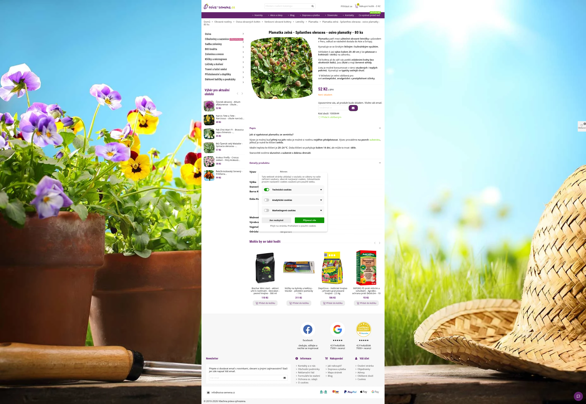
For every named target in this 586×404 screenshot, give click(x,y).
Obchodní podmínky (309, 369)
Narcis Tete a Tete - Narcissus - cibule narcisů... (230, 117)
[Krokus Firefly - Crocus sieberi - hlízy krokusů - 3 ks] (209, 161)
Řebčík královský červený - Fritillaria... (229, 172)
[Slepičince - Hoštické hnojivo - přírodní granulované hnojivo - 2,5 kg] (332, 268)
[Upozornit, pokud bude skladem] (353, 108)
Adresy (361, 372)
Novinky (259, 15)
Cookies (362, 379)
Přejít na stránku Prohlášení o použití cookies (293, 225)
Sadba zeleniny (213, 44)
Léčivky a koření (214, 64)
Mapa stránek (335, 372)
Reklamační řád (306, 372)
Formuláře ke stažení (309, 375)
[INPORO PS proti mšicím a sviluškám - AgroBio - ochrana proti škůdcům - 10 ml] (366, 268)
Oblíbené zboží (365, 375)
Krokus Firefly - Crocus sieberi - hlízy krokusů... (228, 158)
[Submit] (285, 377)
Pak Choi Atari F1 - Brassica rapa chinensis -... (230, 131)
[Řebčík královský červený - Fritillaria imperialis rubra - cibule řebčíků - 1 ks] (209, 175)
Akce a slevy (276, 15)
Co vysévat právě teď (369, 14)
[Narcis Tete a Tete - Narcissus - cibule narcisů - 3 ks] (209, 120)
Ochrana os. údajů (307, 379)
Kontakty (349, 15)
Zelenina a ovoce (214, 54)
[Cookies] (356, 379)
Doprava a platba (311, 15)
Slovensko (332, 15)
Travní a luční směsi (216, 69)
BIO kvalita (211, 49)
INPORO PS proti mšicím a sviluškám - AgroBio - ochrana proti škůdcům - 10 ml (366, 292)
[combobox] (287, 6)
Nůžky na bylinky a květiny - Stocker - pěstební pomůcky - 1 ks (299, 291)
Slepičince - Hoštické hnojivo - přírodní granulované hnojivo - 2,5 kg (332, 291)
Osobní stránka (366, 365)
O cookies (303, 382)
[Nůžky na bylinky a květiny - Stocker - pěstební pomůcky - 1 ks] (299, 268)
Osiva (208, 34)
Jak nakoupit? (335, 365)
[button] (237, 93)
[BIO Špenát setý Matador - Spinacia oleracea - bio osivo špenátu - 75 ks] (209, 147)
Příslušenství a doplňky (218, 74)
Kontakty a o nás (306, 365)
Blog (292, 15)
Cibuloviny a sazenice (224, 39)
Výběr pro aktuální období (217, 92)
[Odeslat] (312, 6)
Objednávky (364, 369)
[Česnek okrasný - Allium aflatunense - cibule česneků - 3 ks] (209, 106)
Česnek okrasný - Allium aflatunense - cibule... (228, 103)
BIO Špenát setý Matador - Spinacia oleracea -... (229, 145)
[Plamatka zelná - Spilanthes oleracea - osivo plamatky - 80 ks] (281, 67)
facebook (308, 340)
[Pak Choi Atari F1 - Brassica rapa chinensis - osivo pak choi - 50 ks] (209, 134)
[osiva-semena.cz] (222, 6)
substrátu (374, 139)
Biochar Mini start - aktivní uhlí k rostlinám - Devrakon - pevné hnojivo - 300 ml (265, 291)
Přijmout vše (309, 220)
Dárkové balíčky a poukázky (220, 79)
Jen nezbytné (276, 220)
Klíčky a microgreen (216, 59)
